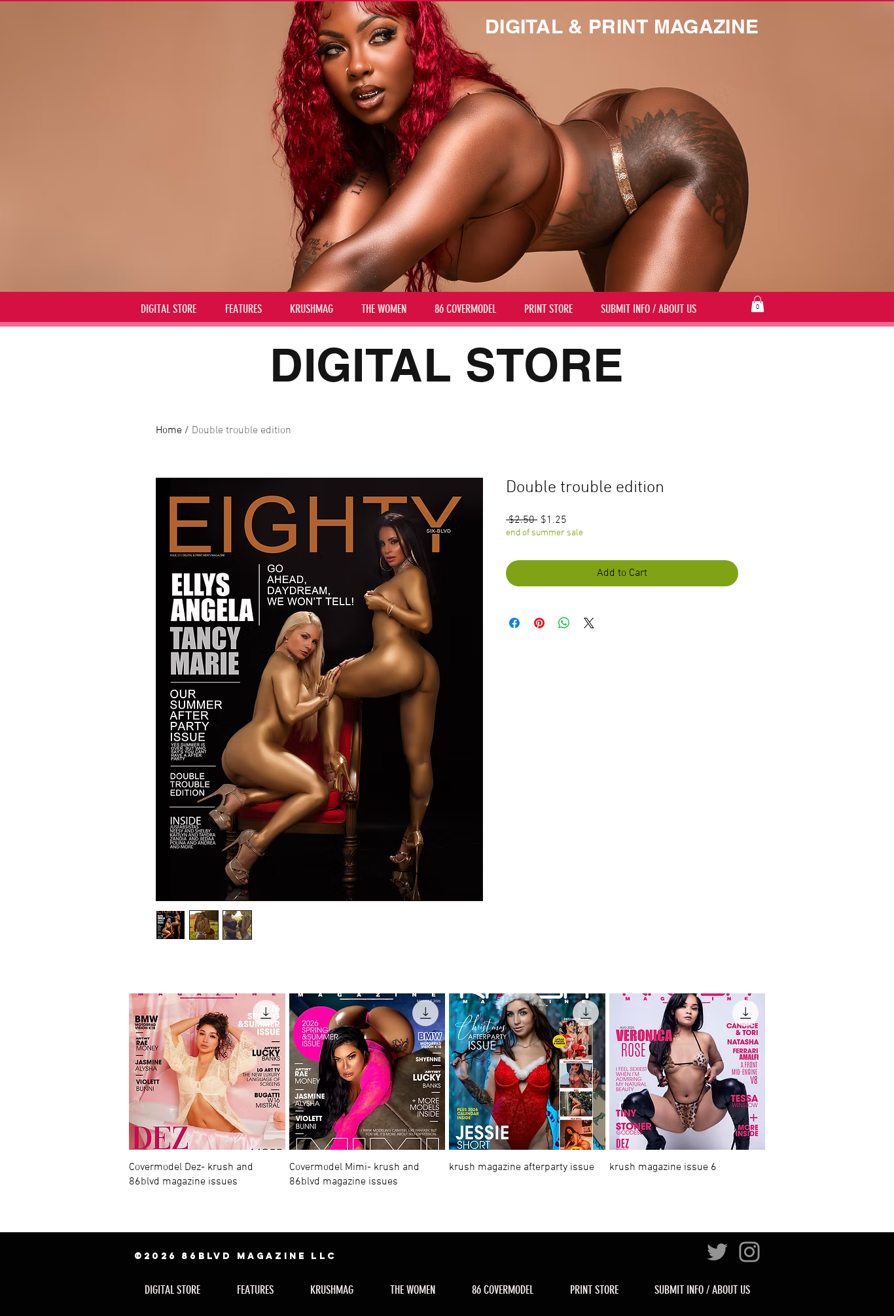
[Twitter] (717, 1252)
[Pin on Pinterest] (539, 623)
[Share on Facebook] (514, 623)
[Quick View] (207, 1071)
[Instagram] (749, 1252)
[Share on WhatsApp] (564, 623)
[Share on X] (589, 623)
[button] (757, 304)
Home (169, 430)
